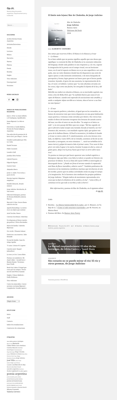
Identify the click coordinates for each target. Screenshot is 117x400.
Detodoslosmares (18, 349)
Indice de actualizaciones (15, 325)
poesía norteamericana (14, 381)
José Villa (11, 360)
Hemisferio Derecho (11, 358)
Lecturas (10, 51)
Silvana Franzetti (13, 389)
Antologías (20, 341)
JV (73, 226)
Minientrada (54, 226)
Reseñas (9, 72)
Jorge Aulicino (20, 358)
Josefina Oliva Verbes (14, 156)
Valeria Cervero (13, 391)
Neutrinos (21, 369)
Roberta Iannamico (12, 387)
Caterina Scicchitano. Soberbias (17, 217)
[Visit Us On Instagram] (17, 99)
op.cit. (100, 191)
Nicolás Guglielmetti (12, 371)
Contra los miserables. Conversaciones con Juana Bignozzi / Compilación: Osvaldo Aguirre (17, 286)
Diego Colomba (19, 352)
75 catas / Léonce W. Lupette (16, 246)
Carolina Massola (12, 348)
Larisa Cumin (18, 360)
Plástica (9, 65)
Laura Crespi (10, 362)
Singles (9, 75)
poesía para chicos (11, 383)
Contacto (10, 321)
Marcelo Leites (10, 367)
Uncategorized (11, 82)
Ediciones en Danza (16, 354)
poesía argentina (17, 373)
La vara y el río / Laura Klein (16, 254)
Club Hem (20, 347)
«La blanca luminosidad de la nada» (70, 205)
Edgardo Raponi (12, 162)
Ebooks (9, 48)
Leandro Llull (11, 152)
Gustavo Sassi (11, 166)
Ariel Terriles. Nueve (14, 213)
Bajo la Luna (9, 343)
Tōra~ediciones (12, 79)
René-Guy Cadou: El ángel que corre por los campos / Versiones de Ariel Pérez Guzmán (16, 270)
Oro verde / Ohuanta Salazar (16, 231)
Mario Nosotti (17, 367)
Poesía (9, 68)
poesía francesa (11, 379)
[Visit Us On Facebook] (9, 99)
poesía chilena (18, 377)
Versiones (10, 85)
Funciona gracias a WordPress (58, 280)
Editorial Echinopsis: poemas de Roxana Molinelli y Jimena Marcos (16, 197)
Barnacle (16, 343)
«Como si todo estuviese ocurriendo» (71, 208)
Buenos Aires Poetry (72, 213)
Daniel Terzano (12, 145)
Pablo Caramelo (12, 149)
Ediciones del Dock (74, 30)
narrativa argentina (13, 369)
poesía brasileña (10, 377)
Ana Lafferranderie (12, 341)
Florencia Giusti (10, 356)
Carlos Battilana (21, 345)
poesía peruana (19, 383)
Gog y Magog (17, 356)
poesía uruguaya (11, 385)
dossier (8, 354)
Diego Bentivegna (11, 352)
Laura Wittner (16, 362)
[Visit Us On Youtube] (13, 99)
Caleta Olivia (11, 345)
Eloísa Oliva (24, 354)
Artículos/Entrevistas (14, 44)
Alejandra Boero (12, 169)
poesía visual (19, 385)
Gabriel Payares (12, 159)
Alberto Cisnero (90, 226)
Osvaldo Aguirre (23, 371)
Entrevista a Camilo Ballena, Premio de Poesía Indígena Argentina (16, 129)
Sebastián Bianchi (22, 387)
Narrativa (10, 58)
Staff (8, 318)
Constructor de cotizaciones (16, 328)
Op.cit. (10, 8)
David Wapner (10, 350)
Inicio (9, 314)
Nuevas (9, 61)
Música (9, 55)
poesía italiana (19, 379)
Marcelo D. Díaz (20, 365)
